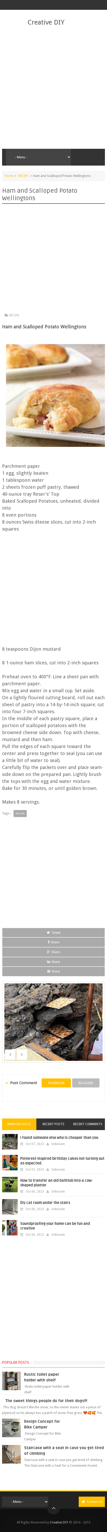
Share (55, 942)
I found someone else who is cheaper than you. (59, 1138)
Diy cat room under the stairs (45, 1203)
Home (9, 176)
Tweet (56, 933)
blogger (86, 1083)
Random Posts (19, 1124)
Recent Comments (87, 1124)
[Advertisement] (53, 88)
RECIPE (23, 176)
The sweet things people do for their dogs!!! (46, 1400)
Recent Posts (53, 1124)
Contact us (94, 1502)
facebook (56, 1083)
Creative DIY (46, 22)
